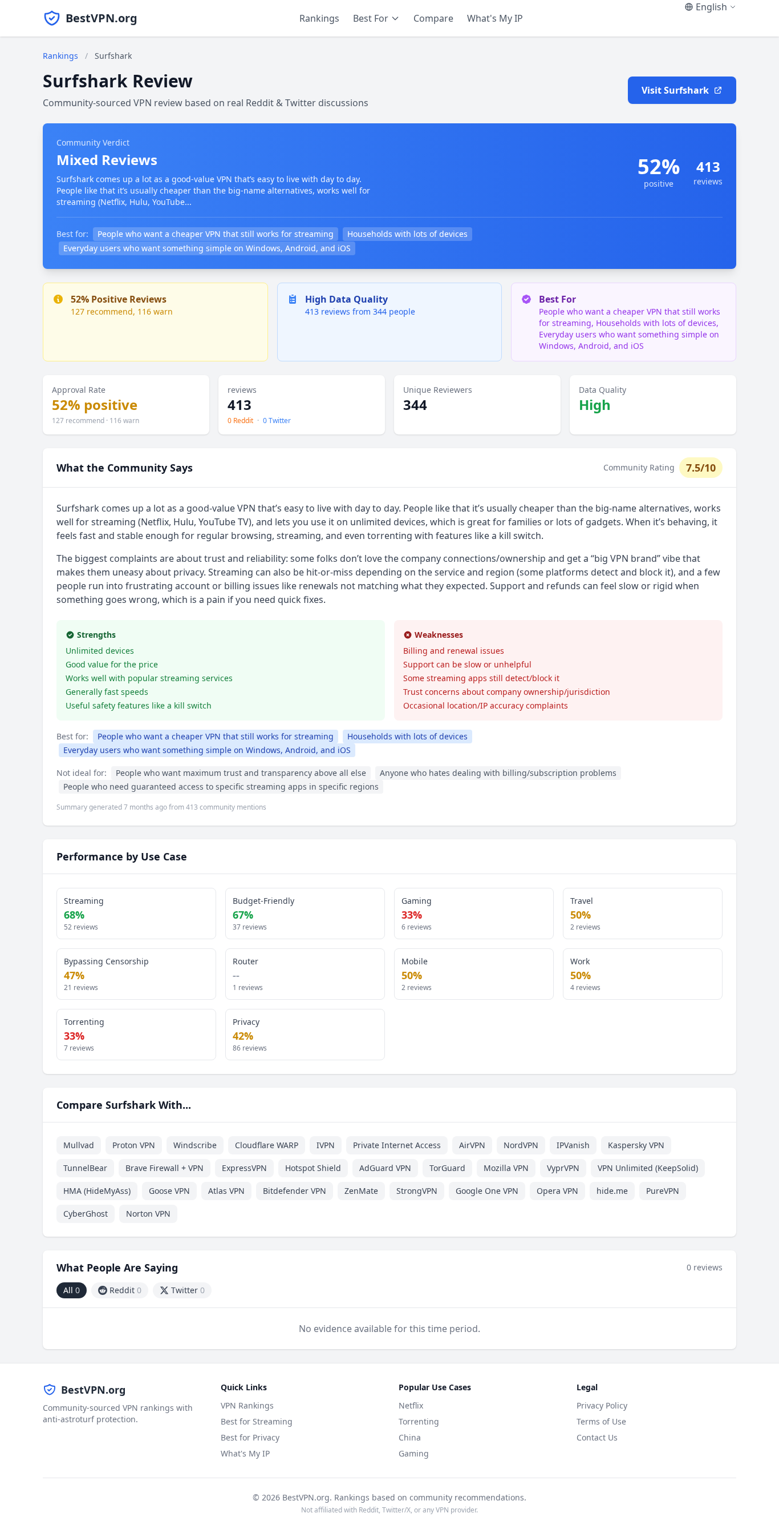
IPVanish (573, 1145)
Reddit (125, 1290)
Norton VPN (148, 1213)
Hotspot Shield (313, 1167)
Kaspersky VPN (636, 1145)
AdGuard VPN (385, 1167)
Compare (433, 18)
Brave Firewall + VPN (164, 1167)
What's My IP (495, 18)
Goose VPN (169, 1190)
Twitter (188, 1290)
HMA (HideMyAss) (97, 1190)
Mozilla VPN (506, 1167)
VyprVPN (563, 1167)
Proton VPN (133, 1145)
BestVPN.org (101, 18)
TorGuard (447, 1167)
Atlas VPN (226, 1190)
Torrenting (419, 1421)
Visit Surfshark (675, 90)
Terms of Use (601, 1421)
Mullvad (78, 1145)
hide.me (612, 1190)
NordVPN (521, 1145)
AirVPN (472, 1145)
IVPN (326, 1145)
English (711, 7)
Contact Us (597, 1437)
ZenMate (361, 1190)
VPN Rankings (247, 1405)
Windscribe (195, 1145)
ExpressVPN (244, 1167)
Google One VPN (487, 1190)
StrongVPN (416, 1190)
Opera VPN (557, 1190)
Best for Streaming (257, 1421)
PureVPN (662, 1190)
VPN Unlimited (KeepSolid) (648, 1167)
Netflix (411, 1405)
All (71, 1290)
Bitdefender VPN (294, 1190)
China (410, 1437)
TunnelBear (85, 1167)
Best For (370, 18)
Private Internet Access (397, 1145)
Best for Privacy (250, 1437)
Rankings (319, 18)
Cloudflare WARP (266, 1145)
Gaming (414, 1453)
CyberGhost (85, 1213)
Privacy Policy (602, 1405)
